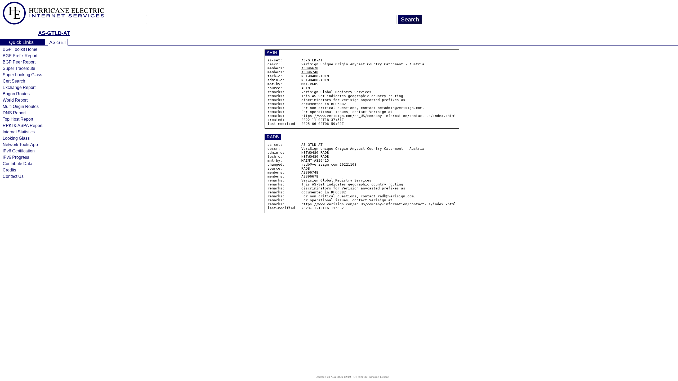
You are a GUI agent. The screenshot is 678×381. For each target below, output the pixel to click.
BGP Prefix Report (20, 55)
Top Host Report (18, 119)
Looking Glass (16, 138)
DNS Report (14, 112)
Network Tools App (20, 144)
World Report (15, 100)
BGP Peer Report (19, 62)
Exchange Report (19, 87)
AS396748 (309, 72)
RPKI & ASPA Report (22, 125)
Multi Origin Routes (21, 106)
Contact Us (13, 176)
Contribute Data (17, 163)
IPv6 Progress (16, 157)
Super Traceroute (19, 68)
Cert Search (14, 81)
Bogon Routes (16, 93)
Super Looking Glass (22, 74)
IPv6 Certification (19, 150)
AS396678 (309, 68)
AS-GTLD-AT (54, 33)
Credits (9, 169)
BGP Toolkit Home (20, 49)
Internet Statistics (19, 131)
